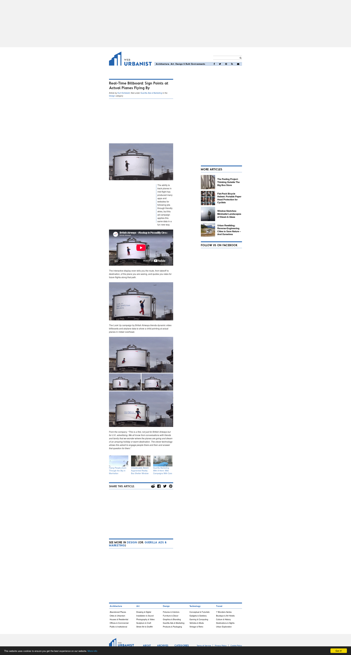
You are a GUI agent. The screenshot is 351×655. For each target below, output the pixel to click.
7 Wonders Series (224, 612)
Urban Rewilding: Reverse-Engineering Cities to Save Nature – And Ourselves (229, 230)
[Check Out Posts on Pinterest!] (226, 64)
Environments (198, 64)
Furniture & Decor (170, 615)
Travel (219, 606)
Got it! (339, 650)
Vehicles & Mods (196, 623)
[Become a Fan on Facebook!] (214, 64)
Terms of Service (204, 645)
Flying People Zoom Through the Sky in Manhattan (117, 470)
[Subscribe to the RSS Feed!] (232, 64)
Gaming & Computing (198, 619)
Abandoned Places (118, 612)
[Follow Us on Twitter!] (220, 64)
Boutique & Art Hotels (225, 615)
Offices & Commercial (119, 623)
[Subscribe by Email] (238, 64)
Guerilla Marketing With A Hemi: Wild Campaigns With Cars (162, 470)
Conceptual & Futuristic (199, 612)
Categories (181, 645)
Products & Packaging (172, 626)
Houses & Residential (119, 619)
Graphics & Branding (172, 619)
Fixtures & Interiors (171, 612)
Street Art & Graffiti (144, 626)
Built (188, 64)
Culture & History (223, 619)
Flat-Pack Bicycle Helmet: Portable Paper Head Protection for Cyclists (229, 198)
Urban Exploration (224, 626)
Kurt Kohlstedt (124, 92)
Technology (195, 606)
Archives (162, 645)
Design (179, 64)
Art (172, 64)
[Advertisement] (175, 23)
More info (92, 651)
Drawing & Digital (143, 612)
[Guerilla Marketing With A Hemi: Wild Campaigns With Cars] (162, 461)
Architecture (162, 64)
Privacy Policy (221, 645)
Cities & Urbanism (117, 615)
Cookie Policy (236, 645)
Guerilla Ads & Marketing (151, 92)
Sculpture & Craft (143, 623)
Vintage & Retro (196, 626)
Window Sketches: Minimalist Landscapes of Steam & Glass (229, 213)
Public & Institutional (118, 626)
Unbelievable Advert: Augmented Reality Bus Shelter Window (140, 470)
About (147, 645)
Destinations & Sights (225, 623)
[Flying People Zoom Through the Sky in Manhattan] (118, 461)
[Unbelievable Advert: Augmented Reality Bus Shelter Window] (140, 461)
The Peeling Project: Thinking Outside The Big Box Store (228, 182)
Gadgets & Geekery (198, 615)
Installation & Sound (145, 615)
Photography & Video (145, 619)
